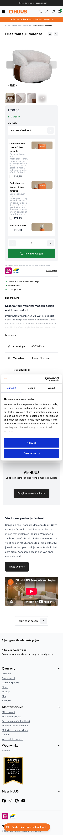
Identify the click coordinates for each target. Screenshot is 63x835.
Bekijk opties (51, 270)
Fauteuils (27, 25)
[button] (50, 34)
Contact (6, 734)
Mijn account (8, 712)
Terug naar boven (27, 621)
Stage (5, 687)
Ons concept (8, 678)
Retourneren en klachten (15, 725)
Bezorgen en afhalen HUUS (16, 721)
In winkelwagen (34, 253)
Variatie (12, 123)
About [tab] (51, 387)
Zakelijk (6, 691)
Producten (16, 25)
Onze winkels (17, 566)
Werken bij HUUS (10, 682)
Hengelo (6, 750)
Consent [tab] (11, 387)
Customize (30, 453)
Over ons (6, 673)
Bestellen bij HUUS (11, 716)
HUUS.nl (12, 831)
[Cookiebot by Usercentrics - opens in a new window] (45, 379)
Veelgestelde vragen (12, 739)
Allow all (31, 442)
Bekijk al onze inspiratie (31, 493)
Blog (4, 696)
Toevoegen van (16, 176)
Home (7, 25)
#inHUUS (6, 700)
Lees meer (10, 335)
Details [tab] (32, 387)
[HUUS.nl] (22, 11)
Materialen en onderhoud (15, 730)
